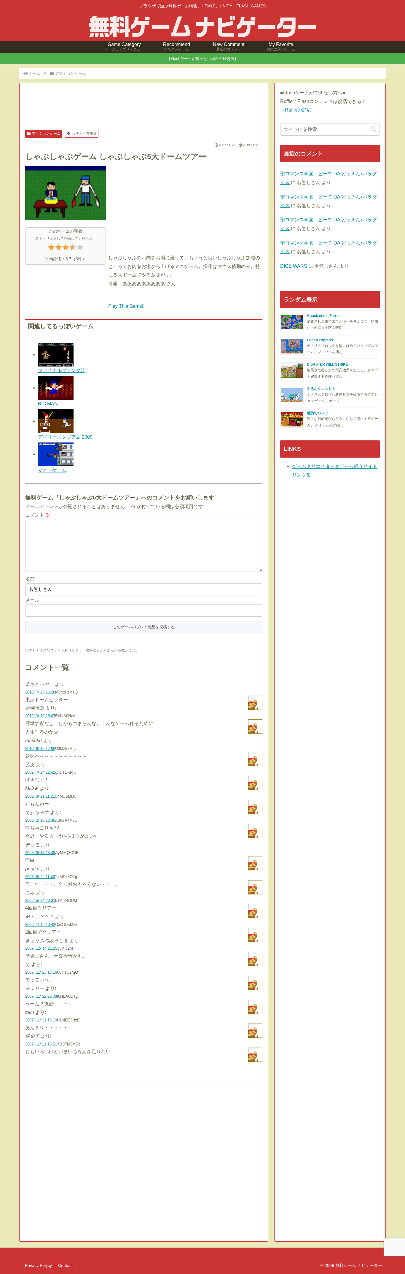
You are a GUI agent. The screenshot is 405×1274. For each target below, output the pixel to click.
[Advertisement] (143, 107)
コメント (37, 515)
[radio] (51, 248)
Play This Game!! (126, 306)
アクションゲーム (46, 133)
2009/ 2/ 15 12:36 (40, 820)
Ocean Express (320, 340)
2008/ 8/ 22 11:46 (40, 877)
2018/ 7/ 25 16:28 (40, 692)
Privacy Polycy (38, 1265)
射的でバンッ (317, 413)
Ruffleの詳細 (298, 109)
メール (32, 599)
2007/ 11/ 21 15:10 (41, 1020)
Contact (65, 1265)
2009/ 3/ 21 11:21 (40, 796)
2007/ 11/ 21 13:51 (41, 1044)
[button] (373, 129)
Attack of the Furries (324, 316)
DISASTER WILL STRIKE (327, 364)
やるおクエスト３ (321, 389)
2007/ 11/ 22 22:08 (41, 996)
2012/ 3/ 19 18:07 (40, 716)
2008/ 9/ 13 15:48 (40, 853)
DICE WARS (293, 266)
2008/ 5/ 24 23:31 (40, 900)
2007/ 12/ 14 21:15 (41, 948)
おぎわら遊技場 (84, 133)
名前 (30, 578)
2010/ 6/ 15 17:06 (40, 748)
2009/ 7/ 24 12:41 (40, 772)
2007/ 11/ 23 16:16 (41, 972)
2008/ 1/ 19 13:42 (40, 924)
